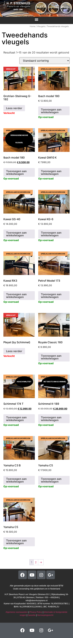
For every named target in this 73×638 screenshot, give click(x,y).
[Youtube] (32, 575)
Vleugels (41, 26)
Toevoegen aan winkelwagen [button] (51, 111)
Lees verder (14, 108)
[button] (36, 19)
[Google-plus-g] (50, 575)
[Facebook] (22, 575)
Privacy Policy (35, 612)
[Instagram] (41, 575)
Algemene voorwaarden (17, 612)
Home (32, 26)
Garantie (32, 615)
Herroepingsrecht (45, 615)
